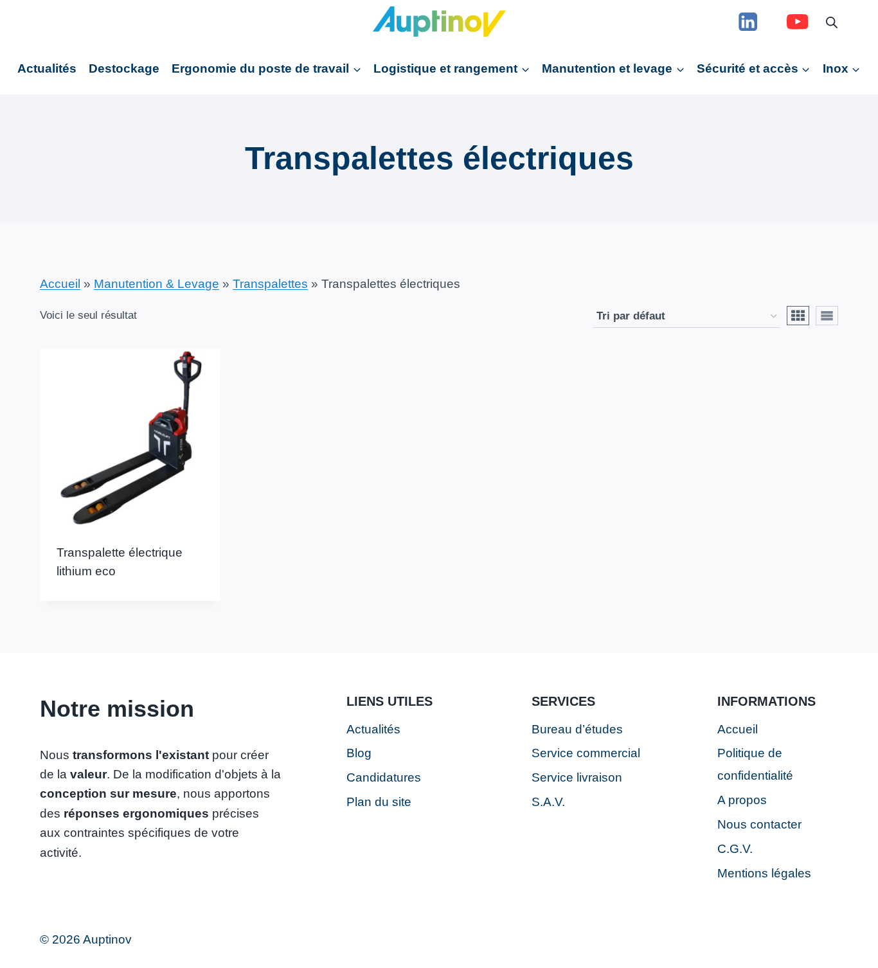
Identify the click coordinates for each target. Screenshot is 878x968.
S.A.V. (548, 802)
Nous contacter (759, 824)
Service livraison (577, 777)
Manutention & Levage (156, 284)
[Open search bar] (831, 21)
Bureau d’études (577, 729)
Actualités (46, 68)
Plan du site (378, 802)
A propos (742, 800)
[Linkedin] (747, 21)
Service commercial (586, 753)
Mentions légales (764, 873)
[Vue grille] (798, 315)
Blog (359, 753)
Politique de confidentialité (755, 764)
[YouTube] (797, 21)
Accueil (60, 284)
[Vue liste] (827, 315)
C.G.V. (735, 849)
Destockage (124, 68)
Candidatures (383, 777)
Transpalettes (270, 284)
